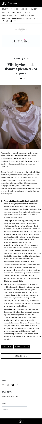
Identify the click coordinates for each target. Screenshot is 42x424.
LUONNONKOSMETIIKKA (19, 9)
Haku (36, 18)
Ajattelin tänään (22, 347)
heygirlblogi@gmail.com (10, 396)
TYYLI (4, 12)
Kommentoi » (21, 356)
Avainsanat (18, 18)
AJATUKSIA (6, 18)
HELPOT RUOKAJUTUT (10, 15)
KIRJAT (19, 12)
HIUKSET (34, 9)
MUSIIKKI (11, 12)
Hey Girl (27, 59)
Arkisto (29, 18)
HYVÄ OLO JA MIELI (27, 15)
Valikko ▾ (13, 3)
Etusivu (5, 9)
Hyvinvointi (7, 347)
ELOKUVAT (27, 12)
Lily (21, 421)
